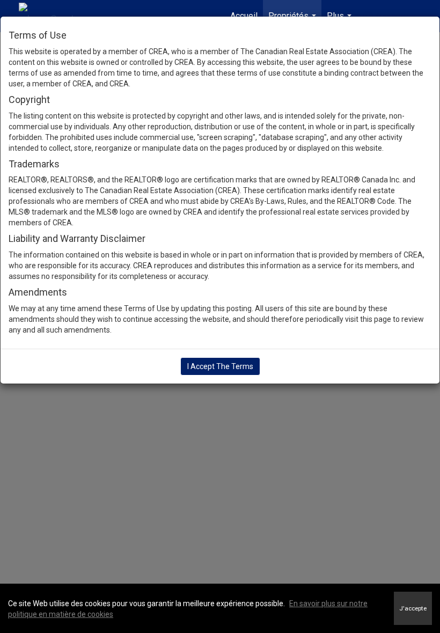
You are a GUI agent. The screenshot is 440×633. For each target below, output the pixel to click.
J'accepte (413, 608)
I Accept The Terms (220, 366)
